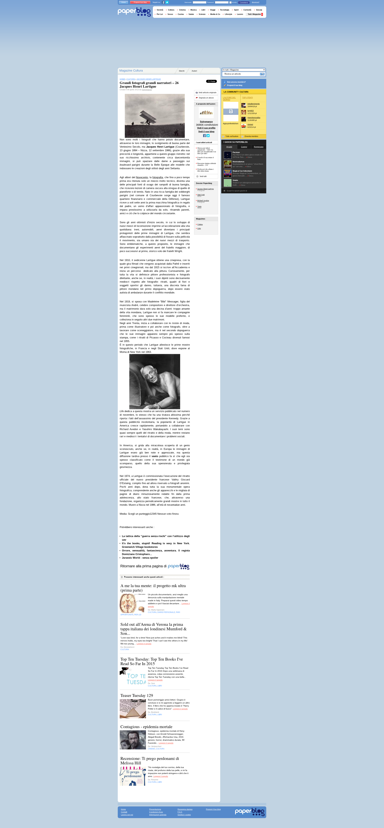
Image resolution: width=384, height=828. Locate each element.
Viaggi (212, 10)
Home (123, 2)
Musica (193, 10)
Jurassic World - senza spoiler (140, 557)
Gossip (259, 10)
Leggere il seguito (144, 644)
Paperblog (134, 12)
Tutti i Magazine (254, 14)
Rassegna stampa (185, 809)
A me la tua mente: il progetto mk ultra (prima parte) (153, 588)
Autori (194, 71)
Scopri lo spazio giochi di (237, 191)
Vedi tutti (203, 176)
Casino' (244, 147)
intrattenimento (254, 104)
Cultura (200, 224)
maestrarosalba (254, 118)
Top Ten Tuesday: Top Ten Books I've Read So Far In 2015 (151, 661)
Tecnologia (224, 10)
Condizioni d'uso (156, 812)
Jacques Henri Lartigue (205, 189)
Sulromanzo (147, 90)
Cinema (182, 10)
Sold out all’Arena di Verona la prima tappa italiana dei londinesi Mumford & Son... (153, 628)
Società (160, 10)
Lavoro (240, 14)
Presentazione (155, 809)
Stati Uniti (201, 194)
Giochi (181, 71)
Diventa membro (251, 136)
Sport (236, 10)
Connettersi (244, 2)
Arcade (229, 147)
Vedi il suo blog (206, 131)
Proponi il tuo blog (234, 85)
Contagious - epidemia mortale (146, 726)
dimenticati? (255, 2)
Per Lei (160, 14)
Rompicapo (258, 147)
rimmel (250, 124)
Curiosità (247, 10)
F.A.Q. (180, 812)
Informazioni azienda (157, 815)
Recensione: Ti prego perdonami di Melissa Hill (149, 760)
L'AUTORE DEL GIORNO (229, 99)
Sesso (170, 14)
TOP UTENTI (247, 98)
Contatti (124, 812)
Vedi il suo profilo (206, 128)
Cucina (181, 14)
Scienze (202, 14)
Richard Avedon (203, 200)
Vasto (199, 206)
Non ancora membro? (236, 82)
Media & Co (215, 14)
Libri (199, 228)
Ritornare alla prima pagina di (144, 566)
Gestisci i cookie (184, 815)
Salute (191, 14)
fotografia (157, 177)
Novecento (142, 177)
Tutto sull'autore (231, 136)
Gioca (250, 157)
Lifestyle (228, 14)
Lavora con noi (127, 815)
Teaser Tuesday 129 (136, 695)
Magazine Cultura (131, 70)
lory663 (251, 111)
